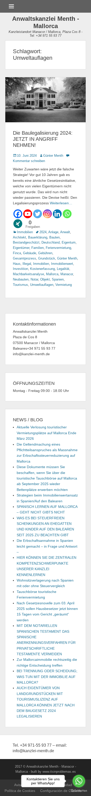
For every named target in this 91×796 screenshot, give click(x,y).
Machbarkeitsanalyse (28, 274)
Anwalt (65, 232)
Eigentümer (21, 248)
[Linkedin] (57, 213)
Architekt (19, 237)
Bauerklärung (37, 237)
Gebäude (29, 253)
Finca (17, 253)
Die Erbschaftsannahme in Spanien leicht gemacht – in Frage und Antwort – (47, 546)
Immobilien (25, 232)
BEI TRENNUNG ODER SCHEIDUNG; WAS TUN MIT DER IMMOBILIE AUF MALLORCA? (47, 676)
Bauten (54, 237)
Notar (34, 279)
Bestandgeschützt (26, 242)
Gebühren (45, 253)
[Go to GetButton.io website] (79, 790)
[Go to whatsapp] (79, 781)
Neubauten (21, 279)
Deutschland (50, 242)
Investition (20, 269)
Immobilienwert (62, 264)
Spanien (58, 279)
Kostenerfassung (42, 269)
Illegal (26, 264)
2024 (43, 232)
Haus (16, 264)
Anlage (53, 232)
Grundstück (46, 258)
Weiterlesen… (61, 203)
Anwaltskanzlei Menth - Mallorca (45, 22)
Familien (37, 248)
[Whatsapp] (67, 213)
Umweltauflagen (41, 285)
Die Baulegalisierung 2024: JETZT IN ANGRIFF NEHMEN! (43, 139)
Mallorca (52, 274)
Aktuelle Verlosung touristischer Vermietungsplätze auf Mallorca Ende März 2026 (46, 433)
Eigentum (69, 242)
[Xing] (17, 223)
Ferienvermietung (58, 248)
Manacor (66, 274)
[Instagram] (47, 213)
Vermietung (63, 285)
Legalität (63, 269)
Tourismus (20, 285)
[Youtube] (27, 213)
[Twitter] (37, 213)
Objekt (45, 279)
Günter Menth (53, 155)
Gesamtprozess (24, 258)
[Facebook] (17, 213)
